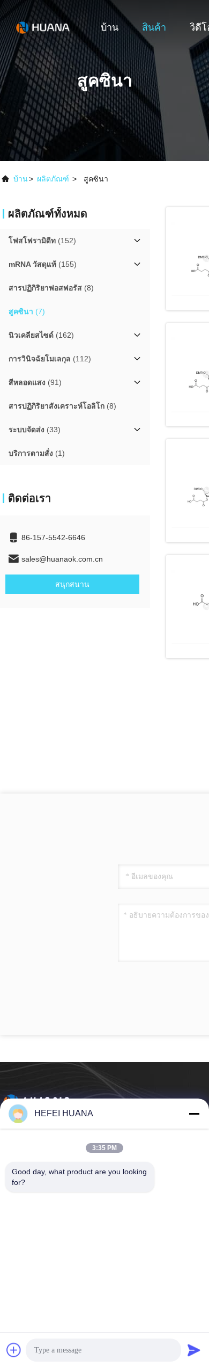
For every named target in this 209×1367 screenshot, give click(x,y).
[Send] (194, 1350)
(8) (51, 287)
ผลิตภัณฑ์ (53, 178)
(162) (41, 335)
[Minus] (194, 1113)
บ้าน (109, 27)
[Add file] (13, 1350)
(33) (35, 429)
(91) (35, 382)
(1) (37, 453)
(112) (50, 358)
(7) (27, 311)
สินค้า (154, 27)
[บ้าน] (43, 27)
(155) (43, 264)
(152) (42, 240)
